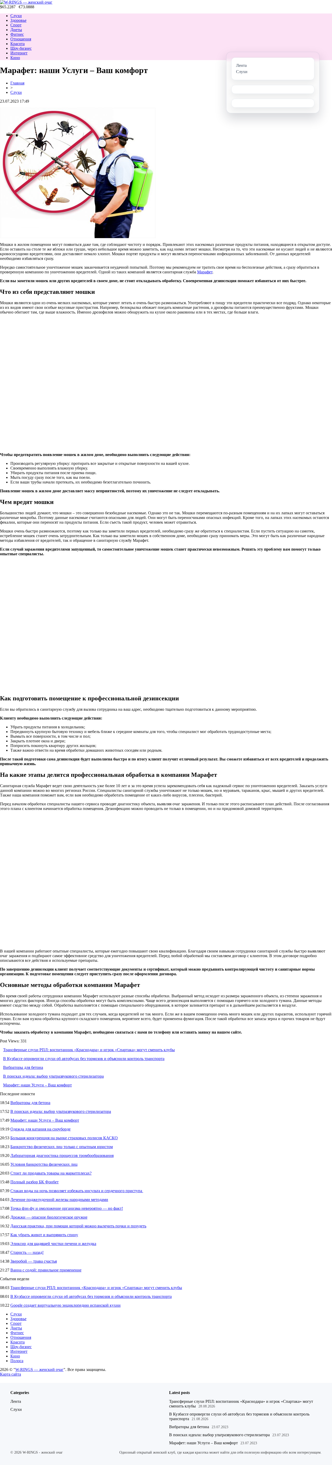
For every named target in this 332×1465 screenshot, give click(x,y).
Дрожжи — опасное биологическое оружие (48, 1217)
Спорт (16, 25)
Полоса (16, 1361)
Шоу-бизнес (21, 48)
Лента (15, 1401)
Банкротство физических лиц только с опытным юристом (61, 1146)
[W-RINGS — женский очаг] (26, 2)
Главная (17, 83)
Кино (15, 57)
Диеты (16, 29)
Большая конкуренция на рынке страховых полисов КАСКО (64, 1138)
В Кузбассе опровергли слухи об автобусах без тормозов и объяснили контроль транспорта (83, 1058)
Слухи (16, 15)
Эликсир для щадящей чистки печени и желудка (53, 1243)
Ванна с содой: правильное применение (45, 1270)
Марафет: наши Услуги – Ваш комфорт (37, 1085)
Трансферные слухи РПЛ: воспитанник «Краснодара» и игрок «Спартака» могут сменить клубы (89, 1050)
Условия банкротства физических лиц (44, 1164)
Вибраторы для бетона (23, 1067)
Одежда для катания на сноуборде (40, 1129)
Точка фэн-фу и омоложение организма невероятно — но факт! (66, 1208)
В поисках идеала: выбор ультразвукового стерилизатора (53, 1076)
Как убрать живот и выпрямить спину (44, 1235)
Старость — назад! (27, 1252)
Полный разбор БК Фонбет (34, 1182)
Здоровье (18, 20)
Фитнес (17, 34)
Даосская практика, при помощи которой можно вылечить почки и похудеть (78, 1226)
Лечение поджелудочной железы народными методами (59, 1199)
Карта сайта (10, 1374)
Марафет (204, 272)
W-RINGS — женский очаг (39, 1369)
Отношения (20, 39)
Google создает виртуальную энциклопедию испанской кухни (65, 1305)
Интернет (18, 53)
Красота (17, 43)
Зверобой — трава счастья (33, 1261)
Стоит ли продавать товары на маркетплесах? (51, 1173)
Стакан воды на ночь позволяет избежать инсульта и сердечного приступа (76, 1191)
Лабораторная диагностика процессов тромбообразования (62, 1155)
